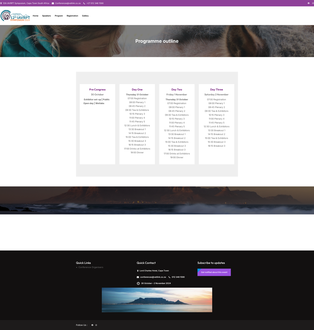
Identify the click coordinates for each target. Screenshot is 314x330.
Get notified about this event (214, 272)
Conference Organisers (90, 267)
